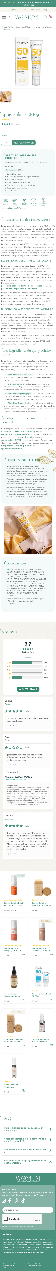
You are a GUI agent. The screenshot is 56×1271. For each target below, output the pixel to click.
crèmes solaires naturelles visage (20, 431)
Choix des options (23, 909)
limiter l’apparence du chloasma (21, 288)
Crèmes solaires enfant (36, 27)
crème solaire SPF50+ (11, 440)
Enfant (11, 27)
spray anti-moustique (11, 448)
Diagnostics (13, 10)
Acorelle (5, 120)
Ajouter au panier (24, 143)
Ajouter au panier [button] (23, 1000)
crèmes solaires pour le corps (15, 434)
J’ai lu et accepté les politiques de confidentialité (19, 1226)
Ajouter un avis (28, 689)
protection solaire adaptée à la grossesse (21, 286)
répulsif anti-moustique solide (17, 446)
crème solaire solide (24, 437)
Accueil (5, 27)
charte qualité (14, 208)
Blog (45, 10)
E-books (24, 10)
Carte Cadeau (35, 10)
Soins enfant (21, 27)
